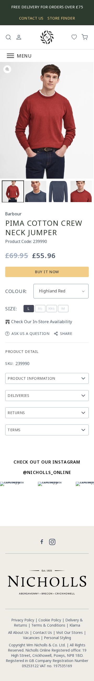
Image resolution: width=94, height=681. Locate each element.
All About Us (18, 632)
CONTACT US (31, 18)
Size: (11, 308)
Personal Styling (57, 637)
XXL (52, 309)
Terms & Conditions (48, 625)
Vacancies (32, 637)
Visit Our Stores (69, 632)
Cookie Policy (49, 619)
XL (41, 309)
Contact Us (42, 632)
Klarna (74, 625)
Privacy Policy (22, 619)
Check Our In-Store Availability (41, 321)
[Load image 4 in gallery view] (58, 191)
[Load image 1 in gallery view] (13, 191)
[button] (8, 37)
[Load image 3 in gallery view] (35, 191)
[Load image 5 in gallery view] (81, 191)
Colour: (16, 291)
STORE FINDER (61, 18)
